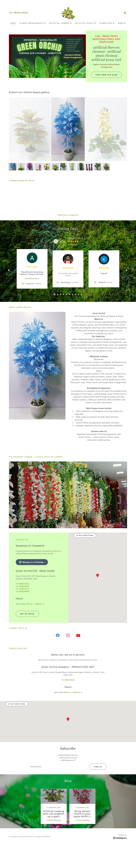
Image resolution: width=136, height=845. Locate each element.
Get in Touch (27, 614)
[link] (68, 12)
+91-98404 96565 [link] (22, 584)
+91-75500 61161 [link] (22, 589)
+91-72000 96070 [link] (22, 586)
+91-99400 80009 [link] (22, 591)
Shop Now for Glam (107, 75)
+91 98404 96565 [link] (18, 12)
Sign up (98, 767)
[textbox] (58, 767)
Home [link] (13, 23)
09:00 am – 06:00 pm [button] (72, 692)
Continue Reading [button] (54, 820)
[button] (125, 13)
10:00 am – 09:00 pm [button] (34, 604)
